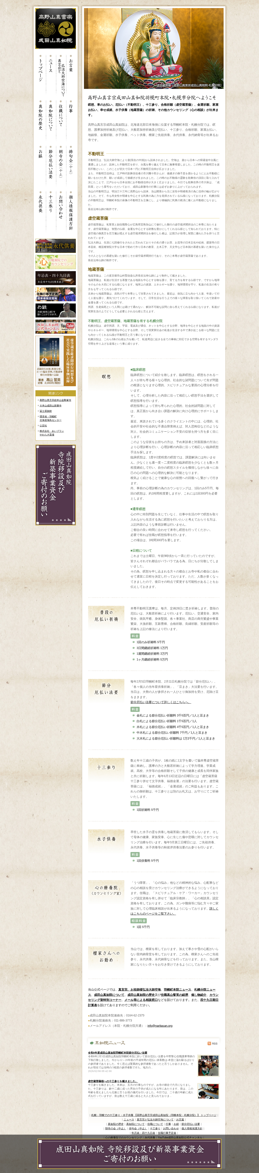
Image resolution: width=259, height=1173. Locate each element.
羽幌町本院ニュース (177, 989)
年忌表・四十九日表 (143, 1132)
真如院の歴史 (116, 1124)
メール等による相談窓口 (141, 1000)
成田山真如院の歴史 (141, 994)
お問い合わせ (171, 1128)
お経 (176, 1124)
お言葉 (180, 1119)
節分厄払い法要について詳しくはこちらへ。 (161, 702)
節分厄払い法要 (191, 1124)
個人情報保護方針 (192, 1128)
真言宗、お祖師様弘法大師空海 (139, 989)
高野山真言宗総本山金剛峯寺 (55, 400)
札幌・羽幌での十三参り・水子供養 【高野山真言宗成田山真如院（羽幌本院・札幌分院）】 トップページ (154, 1115)
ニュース (129, 1119)
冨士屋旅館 (46, 411)
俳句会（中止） (138, 1128)
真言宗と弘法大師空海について (155, 1119)
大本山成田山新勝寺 (51, 405)
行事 (168, 1124)
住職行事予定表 (167, 1132)
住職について (155, 1124)
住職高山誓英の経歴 (174, 994)
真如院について (135, 1124)
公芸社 (43, 425)
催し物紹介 (198, 994)
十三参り (155, 1128)
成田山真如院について (109, 994)
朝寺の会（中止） (115, 1128)
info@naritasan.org (160, 1025)
